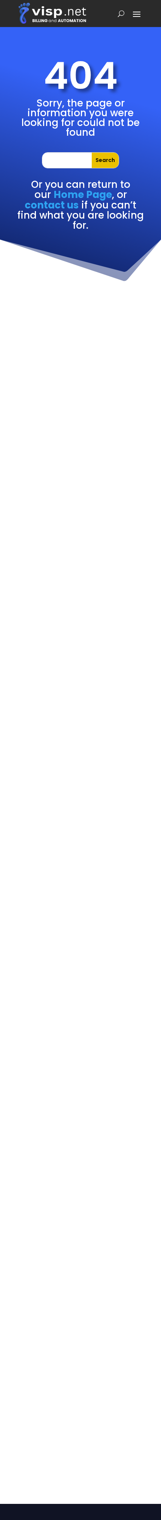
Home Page (83, 194)
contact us (52, 205)
